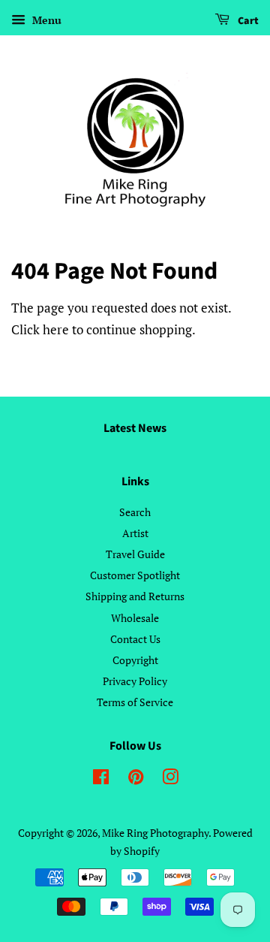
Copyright (135, 660)
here (56, 329)
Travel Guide (135, 554)
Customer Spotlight (135, 575)
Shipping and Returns (135, 596)
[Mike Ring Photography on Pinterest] (136, 779)
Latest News (135, 428)
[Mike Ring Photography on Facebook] (101, 779)
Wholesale (135, 618)
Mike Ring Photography (155, 833)
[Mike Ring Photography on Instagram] (170, 779)
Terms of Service (135, 702)
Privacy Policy (135, 681)
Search (135, 512)
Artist (135, 533)
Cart (247, 21)
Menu (45, 20)
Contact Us (135, 639)
